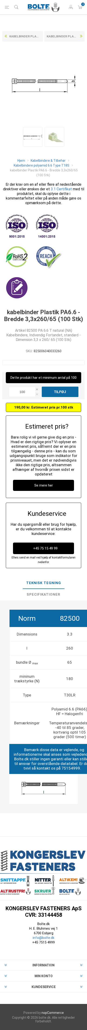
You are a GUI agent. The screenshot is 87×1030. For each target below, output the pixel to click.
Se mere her (43, 485)
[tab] (43, 583)
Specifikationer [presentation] (43, 594)
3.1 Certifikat (61, 189)
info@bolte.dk (43, 938)
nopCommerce (53, 1013)
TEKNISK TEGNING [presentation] (43, 583)
